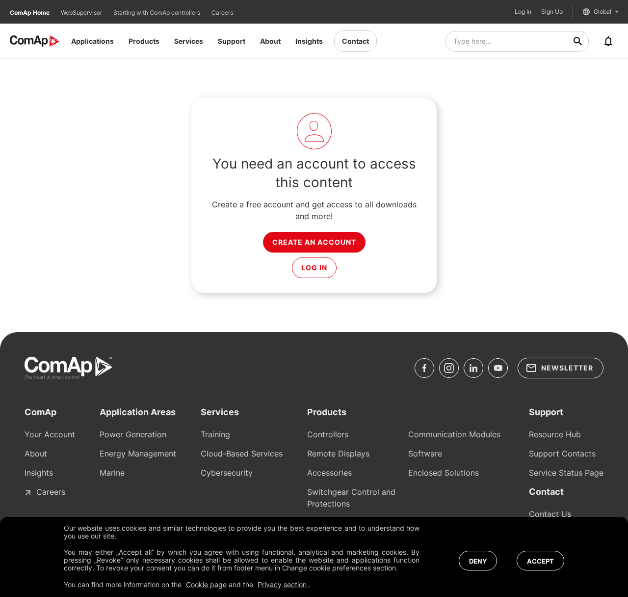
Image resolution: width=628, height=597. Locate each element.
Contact (355, 41)
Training (215, 434)
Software (425, 453)
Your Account (50, 434)
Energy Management (138, 453)
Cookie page (206, 584)
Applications (92, 41)
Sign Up (552, 11)
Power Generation (133, 434)
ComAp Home (30, 12)
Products (144, 41)
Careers (222, 12)
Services (188, 41)
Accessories (329, 473)
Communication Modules (454, 434)
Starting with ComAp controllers (157, 12)
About (270, 41)
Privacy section (283, 584)
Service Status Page (566, 473)
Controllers (327, 434)
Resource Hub (555, 434)
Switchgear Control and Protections (351, 498)
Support (231, 41)
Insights (309, 41)
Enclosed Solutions (443, 473)
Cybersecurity (227, 473)
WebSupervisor (82, 12)
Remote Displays (338, 453)
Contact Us (550, 514)
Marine (112, 473)
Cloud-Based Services (242, 453)
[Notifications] (608, 41)
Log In (523, 11)
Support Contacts (562, 453)
